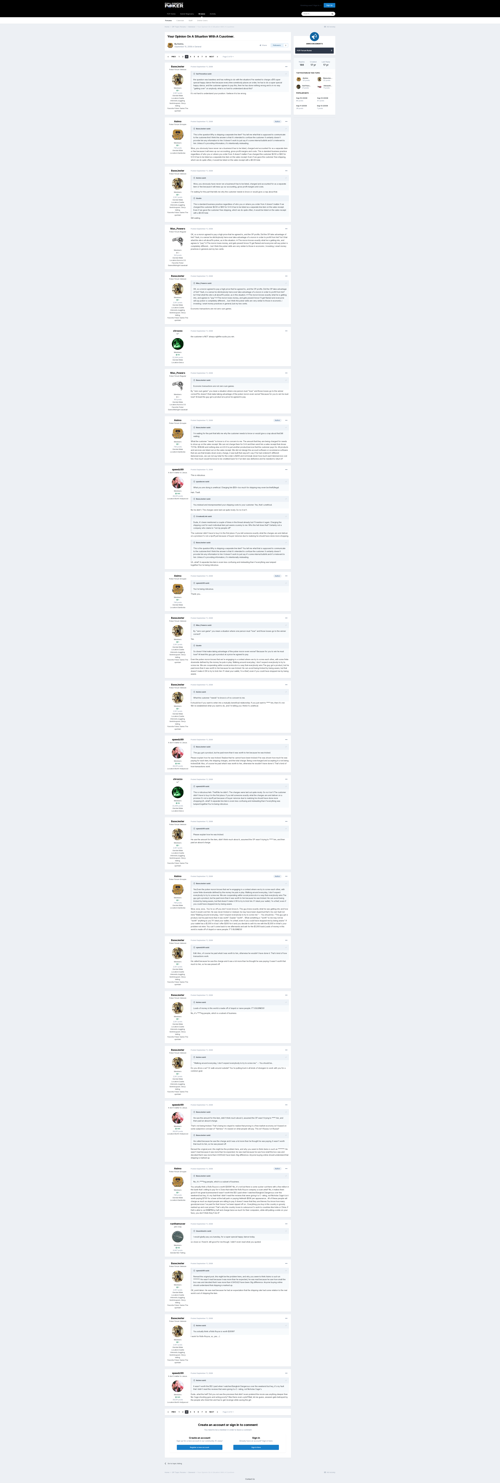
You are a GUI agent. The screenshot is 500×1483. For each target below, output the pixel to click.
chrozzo (177, 330)
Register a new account (199, 1447)
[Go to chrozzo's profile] (178, 344)
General (198, 46)
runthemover (177, 1223)
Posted (202, 67)
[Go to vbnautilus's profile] (319, 87)
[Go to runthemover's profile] (178, 1237)
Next (211, 57)
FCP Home (171, 14)
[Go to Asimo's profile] (170, 45)
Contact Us (250, 1479)
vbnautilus (328, 86)
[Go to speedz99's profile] (178, 482)
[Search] (332, 14)
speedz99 (178, 469)
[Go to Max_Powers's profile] (178, 242)
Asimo (180, 44)
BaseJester (177, 66)
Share (264, 45)
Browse (202, 14)
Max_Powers (177, 228)
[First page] (168, 56)
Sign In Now (256, 1447)
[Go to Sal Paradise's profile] (298, 87)
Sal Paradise (307, 86)
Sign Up (329, 5)
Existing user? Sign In (310, 5)
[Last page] (217, 56)
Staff (190, 20)
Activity (213, 14)
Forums (168, 20)
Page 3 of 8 (228, 57)
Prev (173, 57)
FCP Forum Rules (304, 50)
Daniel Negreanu (187, 14)
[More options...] (286, 66)
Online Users (202, 20)
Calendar (180, 20)
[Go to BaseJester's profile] (178, 79)
